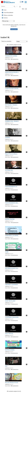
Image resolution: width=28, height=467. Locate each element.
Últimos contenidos (8, 15)
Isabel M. (11, 57)
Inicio (5, 10)
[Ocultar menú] (24, 9)
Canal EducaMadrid (8, 12)
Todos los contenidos (6, 41)
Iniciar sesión (14, 29)
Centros (6, 17)
